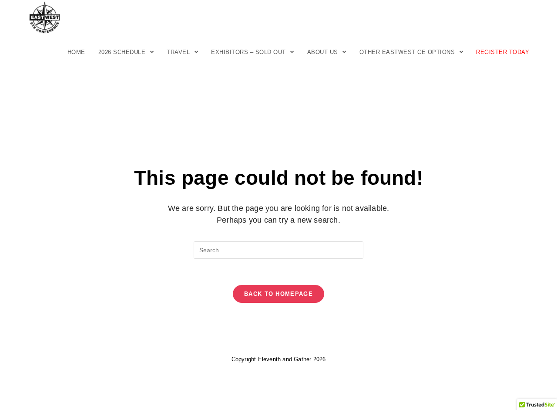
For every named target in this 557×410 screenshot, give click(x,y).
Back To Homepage (278, 294)
